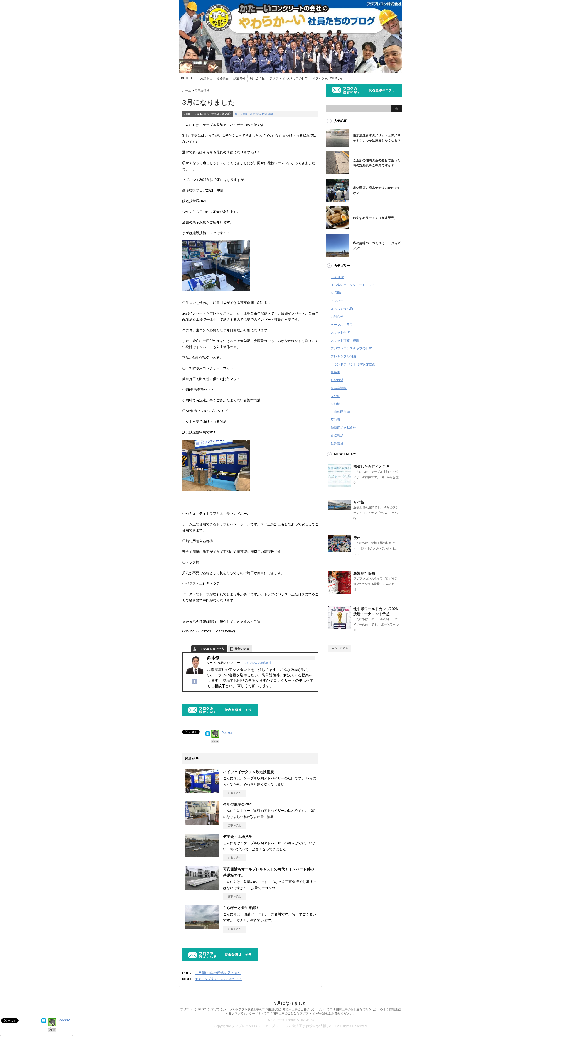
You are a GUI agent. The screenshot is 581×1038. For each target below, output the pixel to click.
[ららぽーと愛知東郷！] (202, 928)
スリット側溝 (340, 332)
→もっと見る (340, 648)
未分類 (335, 396)
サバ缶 (358, 502)
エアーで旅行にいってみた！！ (218, 979)
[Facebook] (194, 684)
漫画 (357, 538)
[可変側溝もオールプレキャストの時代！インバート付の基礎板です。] (202, 889)
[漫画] (339, 550)
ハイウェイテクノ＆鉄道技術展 (248, 772)
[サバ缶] (339, 508)
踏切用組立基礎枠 (343, 427)
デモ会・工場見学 (237, 837)
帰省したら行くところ (371, 466)
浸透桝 (335, 404)
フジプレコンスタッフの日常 (288, 78)
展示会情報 (257, 78)
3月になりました (290, 1003)
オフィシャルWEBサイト (329, 78)
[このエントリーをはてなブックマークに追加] (207, 733)
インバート (339, 301)
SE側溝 (336, 293)
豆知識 (335, 420)
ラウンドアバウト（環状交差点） (354, 364)
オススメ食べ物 (342, 308)
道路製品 (223, 78)
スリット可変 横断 (345, 340)
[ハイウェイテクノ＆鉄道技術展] (202, 792)
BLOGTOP (188, 78)
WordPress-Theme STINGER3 (290, 1020)
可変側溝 (337, 380)
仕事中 (335, 372)
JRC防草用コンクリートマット (353, 285)
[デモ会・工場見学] (202, 857)
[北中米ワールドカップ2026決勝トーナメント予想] (339, 627)
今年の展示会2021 (238, 804)
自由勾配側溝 (340, 412)
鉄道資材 (239, 78)
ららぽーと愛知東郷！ (241, 908)
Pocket (227, 733)
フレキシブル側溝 (343, 356)
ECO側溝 (337, 277)
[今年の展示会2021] (202, 825)
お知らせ (206, 78)
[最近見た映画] (339, 592)
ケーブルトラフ (342, 324)
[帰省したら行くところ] (339, 485)
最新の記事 (242, 648)
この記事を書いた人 (211, 648)
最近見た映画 (364, 573)
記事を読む (234, 793)
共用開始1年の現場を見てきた (218, 973)
